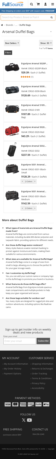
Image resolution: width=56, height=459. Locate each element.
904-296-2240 (38, 434)
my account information (16, 363)
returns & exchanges (42, 368)
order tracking (39, 373)
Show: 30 (45, 43)
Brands (9, 25)
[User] (46, 4)
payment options (12, 373)
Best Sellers (11, 43)
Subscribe (43, 341)
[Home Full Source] (2, 25)
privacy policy (38, 383)
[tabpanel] (28, 126)
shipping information (42, 363)
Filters (8, 52)
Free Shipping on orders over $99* (28, 11)
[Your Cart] (39, 4)
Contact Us (40, 429)
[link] (35, 70)
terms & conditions (42, 378)
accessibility (38, 388)
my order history (12, 368)
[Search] (51, 17)
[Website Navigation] (52, 4)
